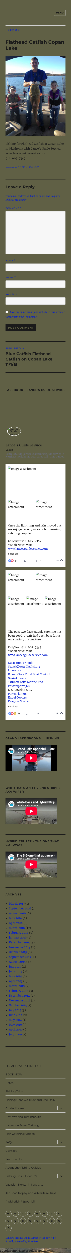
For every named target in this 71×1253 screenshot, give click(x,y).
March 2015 (17, 986)
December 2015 (19, 942)
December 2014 (19, 995)
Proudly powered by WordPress (23, 1241)
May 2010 (15, 1024)
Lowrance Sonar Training (22, 1125)
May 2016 (15, 918)
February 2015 (18, 990)
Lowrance (14, 670)
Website (11, 294)
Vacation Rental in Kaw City (24, 1184)
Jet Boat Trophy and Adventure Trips (31, 1193)
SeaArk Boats (17, 678)
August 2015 (17, 961)
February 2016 (18, 932)
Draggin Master (18, 701)
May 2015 (15, 976)
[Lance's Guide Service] (14, 431)
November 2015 (19, 947)
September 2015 (20, 957)
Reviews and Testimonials (23, 1116)
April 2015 (16, 981)
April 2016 (16, 923)
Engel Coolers (17, 697)
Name (11, 260)
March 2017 (17, 903)
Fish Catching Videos (20, 1133)
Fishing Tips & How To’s (21, 1176)
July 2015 (15, 966)
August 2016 (17, 913)
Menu (60, 12)
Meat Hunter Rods (20, 662)
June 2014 (15, 1015)
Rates (9, 1083)
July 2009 (15, 1034)
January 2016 (18, 937)
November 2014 (19, 1000)
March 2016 (17, 928)
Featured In (14, 1159)
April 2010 (16, 1029)
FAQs (9, 1142)
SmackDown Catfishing (24, 666)
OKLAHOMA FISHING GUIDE (25, 1066)
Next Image (12, 29)
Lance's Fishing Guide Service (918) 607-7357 (31, 1237)
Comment (13, 208)
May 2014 (15, 1019)
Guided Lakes (15, 1108)
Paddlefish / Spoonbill (20, 1201)
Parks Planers (17, 693)
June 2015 (15, 971)
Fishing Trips (14, 1091)
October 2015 (18, 952)
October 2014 (18, 1005)
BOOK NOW (14, 1074)
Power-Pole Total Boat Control (29, 674)
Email (11, 277)
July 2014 (15, 1010)
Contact (11, 1150)
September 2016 (20, 908)
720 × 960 (34, 167)
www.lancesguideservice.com (28, 548)
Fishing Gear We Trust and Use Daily (30, 1100)
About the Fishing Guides (23, 1167)
